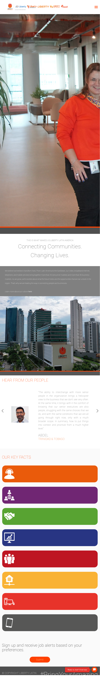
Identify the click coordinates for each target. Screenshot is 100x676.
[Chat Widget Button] (94, 670)
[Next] (97, 411)
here (30, 291)
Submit (40, 659)
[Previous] (3, 411)
